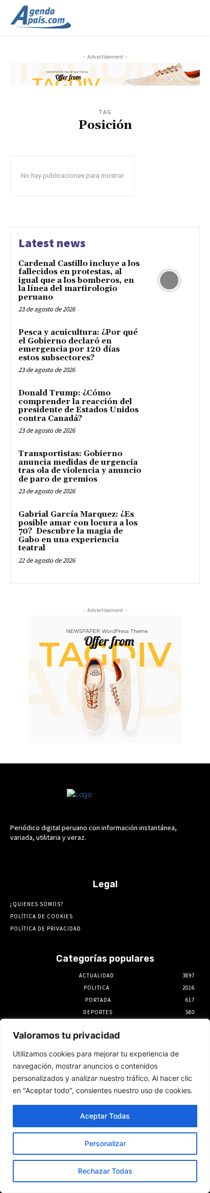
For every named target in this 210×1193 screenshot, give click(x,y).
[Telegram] (96, 857)
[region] (105, 1106)
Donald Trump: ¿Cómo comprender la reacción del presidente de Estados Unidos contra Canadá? (78, 405)
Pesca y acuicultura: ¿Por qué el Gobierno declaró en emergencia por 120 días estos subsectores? (78, 345)
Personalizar (105, 1143)
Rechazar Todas (105, 1171)
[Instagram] (78, 857)
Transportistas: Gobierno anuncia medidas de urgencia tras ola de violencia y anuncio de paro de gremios (79, 466)
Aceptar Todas (105, 1115)
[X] (131, 857)
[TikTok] (114, 857)
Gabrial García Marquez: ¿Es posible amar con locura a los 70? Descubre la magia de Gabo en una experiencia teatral (78, 531)
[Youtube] (149, 857)
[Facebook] (60, 857)
